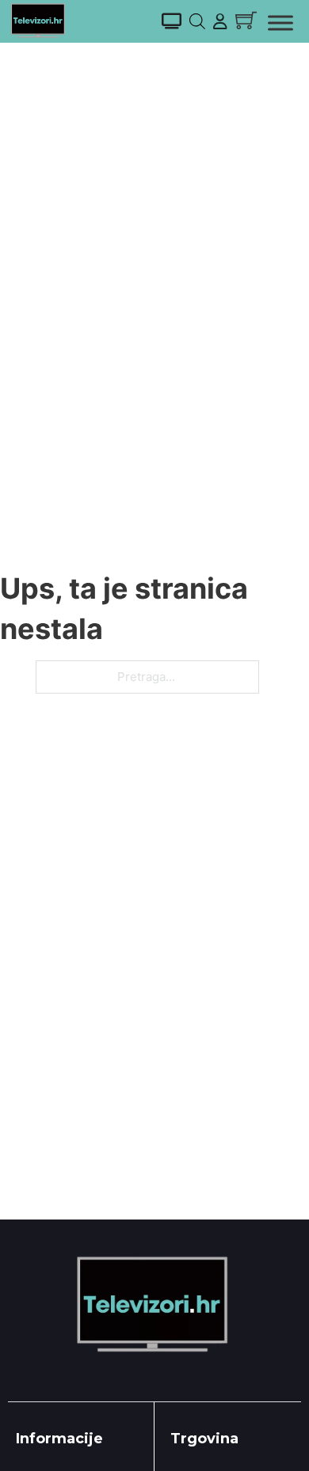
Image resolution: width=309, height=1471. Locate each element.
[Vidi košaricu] (246, 20)
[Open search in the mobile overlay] (197, 20)
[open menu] (280, 23)
